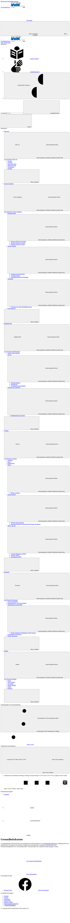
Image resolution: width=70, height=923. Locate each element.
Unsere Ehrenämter (13, 601)
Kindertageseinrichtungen (18, 274)
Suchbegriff (4, 113)
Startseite (6, 794)
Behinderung (11, 463)
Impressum (7, 899)
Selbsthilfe (10, 279)
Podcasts (10, 688)
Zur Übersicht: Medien (10, 679)
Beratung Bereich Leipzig (18, 244)
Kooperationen (12, 308)
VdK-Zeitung (11, 682)
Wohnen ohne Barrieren (17, 522)
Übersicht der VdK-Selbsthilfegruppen (21, 307)
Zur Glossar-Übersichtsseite (34, 861)
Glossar (32, 807)
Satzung (10, 161)
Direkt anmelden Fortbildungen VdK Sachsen (23, 633)
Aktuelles (10, 460)
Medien (6, 651)
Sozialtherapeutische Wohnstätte (19, 277)
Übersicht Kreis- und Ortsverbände (17, 603)
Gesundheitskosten (35, 820)
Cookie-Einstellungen (10, 905)
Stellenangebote (12, 165)
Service (10, 354)
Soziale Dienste (12, 246)
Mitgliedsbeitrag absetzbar (18, 415)
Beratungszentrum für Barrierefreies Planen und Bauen (25, 524)
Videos (9, 687)
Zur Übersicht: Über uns (10, 159)
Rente (9, 462)
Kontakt (6, 896)
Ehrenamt (6, 572)
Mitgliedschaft (8, 323)
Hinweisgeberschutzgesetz (11, 903)
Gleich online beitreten (14, 353)
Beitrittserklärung (15, 383)
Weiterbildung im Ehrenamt (15, 604)
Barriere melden (8, 902)
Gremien (10, 162)
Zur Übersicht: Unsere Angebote (13, 212)
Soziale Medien (12, 685)
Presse (9, 680)
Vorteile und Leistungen (14, 387)
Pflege (9, 465)
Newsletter (10, 683)
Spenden (10, 168)
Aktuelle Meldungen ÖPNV (18, 554)
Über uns (6, 131)
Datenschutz (7, 900)
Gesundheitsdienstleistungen (50, 843)
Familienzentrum (15, 275)
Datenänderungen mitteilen (18, 386)
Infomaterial (14, 384)
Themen (6, 430)
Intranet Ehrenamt (12, 636)
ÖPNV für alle (11, 525)
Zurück (29, 835)
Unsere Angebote (8, 183)
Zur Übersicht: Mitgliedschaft (12, 351)
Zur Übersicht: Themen (10, 458)
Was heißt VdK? (12, 164)
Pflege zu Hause (15, 493)
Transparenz (11, 167)
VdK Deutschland (5, 42)
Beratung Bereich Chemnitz (18, 241)
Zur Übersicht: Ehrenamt (11, 600)
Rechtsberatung (12, 213)
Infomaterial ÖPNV (16, 557)
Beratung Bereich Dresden (18, 243)
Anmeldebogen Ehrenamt (14, 634)
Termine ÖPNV (15, 555)
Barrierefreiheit (12, 494)
